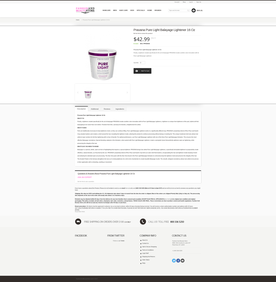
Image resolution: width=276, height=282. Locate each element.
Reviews (107, 109)
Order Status (146, 260)
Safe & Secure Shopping (149, 246)
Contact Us (145, 243)
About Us (145, 240)
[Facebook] (178, 261)
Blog (184, 2)
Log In (191, 2)
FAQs (143, 263)
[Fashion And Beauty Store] (85, 10)
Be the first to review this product (143, 33)
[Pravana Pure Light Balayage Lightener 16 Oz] (88, 92)
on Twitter (122, 241)
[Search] (188, 10)
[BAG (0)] (194, 10)
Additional (94, 109)
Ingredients (120, 109)
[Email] (182, 261)
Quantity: (136, 62)
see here (167, 199)
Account (177, 2)
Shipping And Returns (148, 256)
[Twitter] (174, 261)
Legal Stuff (145, 253)
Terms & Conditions (148, 250)
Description (81, 109)
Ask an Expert (85, 177)
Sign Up (198, 2)
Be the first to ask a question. (86, 181)
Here (126, 188)
